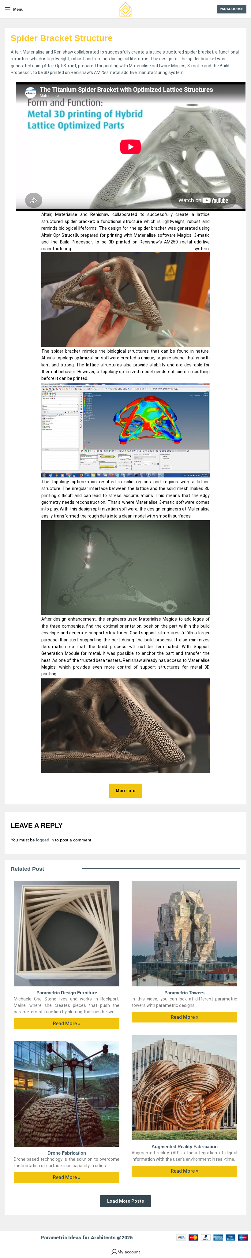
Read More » (67, 1023)
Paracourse (231, 9)
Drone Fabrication (66, 1153)
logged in (45, 839)
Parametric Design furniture (66, 992)
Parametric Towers (184, 992)
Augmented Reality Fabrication (185, 1146)
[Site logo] (125, 8)
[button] (125, 1201)
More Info (126, 790)
